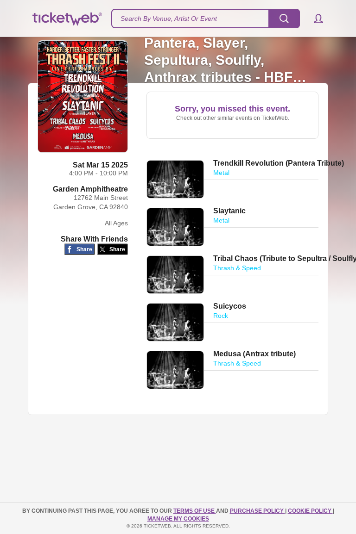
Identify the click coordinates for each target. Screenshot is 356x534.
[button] (314, 18)
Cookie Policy (310, 511)
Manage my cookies (178, 518)
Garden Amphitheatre (90, 189)
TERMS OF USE (194, 511)
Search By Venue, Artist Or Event (169, 18)
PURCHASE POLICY (257, 511)
